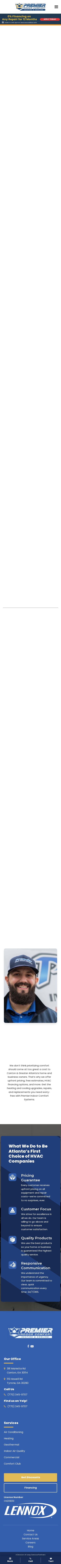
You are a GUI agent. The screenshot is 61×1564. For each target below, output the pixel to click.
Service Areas (30, 1538)
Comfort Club (12, 1463)
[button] (56, 7)
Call (30, 1561)
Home (30, 1530)
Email (10, 456)
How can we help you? (19, 504)
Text (50, 1561)
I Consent (15, 532)
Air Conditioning (13, 1432)
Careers (30, 1542)
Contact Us (31, 1534)
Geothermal (11, 1444)
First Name (12, 424)
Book (10, 1561)
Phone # (11, 472)
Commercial (11, 1457)
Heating (9, 1438)
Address (11, 488)
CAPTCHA (30, 571)
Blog (30, 1546)
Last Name (12, 440)
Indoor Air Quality (15, 1451)
